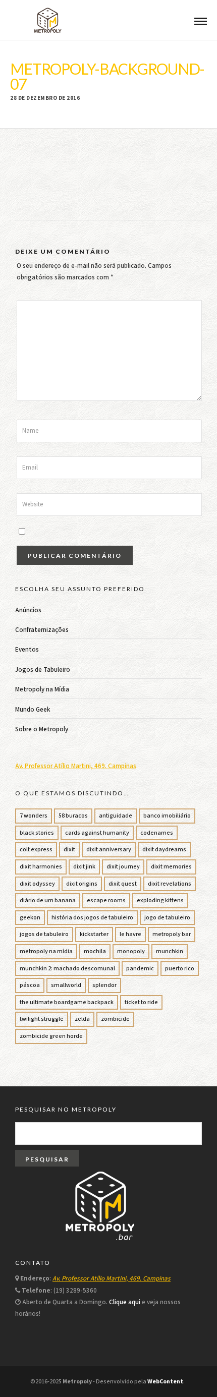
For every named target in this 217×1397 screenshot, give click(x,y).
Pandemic (140, 968)
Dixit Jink (84, 866)
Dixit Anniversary (108, 849)
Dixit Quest (122, 884)
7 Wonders (33, 816)
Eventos (27, 650)
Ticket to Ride (141, 1002)
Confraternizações (42, 630)
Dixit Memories (171, 866)
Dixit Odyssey (37, 884)
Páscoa (30, 985)
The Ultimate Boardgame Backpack (67, 1002)
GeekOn (30, 917)
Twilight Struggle (42, 1019)
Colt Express (36, 849)
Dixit (69, 849)
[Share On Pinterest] (44, 1375)
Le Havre (130, 934)
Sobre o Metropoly (41, 729)
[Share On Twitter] (31, 1375)
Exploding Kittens (160, 900)
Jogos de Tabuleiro (42, 670)
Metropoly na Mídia (42, 689)
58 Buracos (73, 816)
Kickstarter (94, 934)
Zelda (82, 1019)
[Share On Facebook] (19, 1375)
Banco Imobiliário (167, 816)
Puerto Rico (179, 968)
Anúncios (28, 610)
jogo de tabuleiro (167, 917)
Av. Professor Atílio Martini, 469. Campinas (75, 766)
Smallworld (66, 985)
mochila (95, 951)
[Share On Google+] (59, 1375)
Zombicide (115, 1019)
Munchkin (169, 951)
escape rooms (106, 900)
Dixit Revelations (169, 884)
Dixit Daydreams (164, 849)
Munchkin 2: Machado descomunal (67, 968)
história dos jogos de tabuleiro (92, 917)
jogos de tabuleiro (44, 934)
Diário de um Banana (48, 900)
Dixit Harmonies (41, 866)
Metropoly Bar (171, 934)
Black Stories (37, 833)
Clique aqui (124, 1302)
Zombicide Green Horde (51, 1036)
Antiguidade (115, 816)
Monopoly (131, 951)
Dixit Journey (123, 866)
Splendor (104, 985)
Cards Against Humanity (97, 833)
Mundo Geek (32, 710)
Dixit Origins (81, 884)
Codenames (156, 833)
